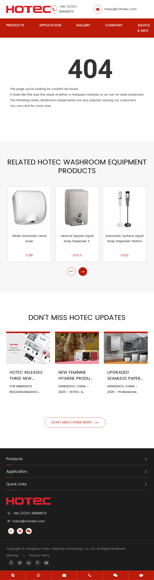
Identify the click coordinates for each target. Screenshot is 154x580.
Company (113, 25)
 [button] (71, 271)
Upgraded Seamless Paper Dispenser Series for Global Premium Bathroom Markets (124, 376)
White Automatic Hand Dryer (29, 239)
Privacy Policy (39, 555)
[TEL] (90, 576)
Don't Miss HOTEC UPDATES (76, 318)
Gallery (83, 25)
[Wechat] (115, 576)
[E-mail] (64, 576)
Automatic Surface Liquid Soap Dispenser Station (124, 239)
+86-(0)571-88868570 (68, 9)
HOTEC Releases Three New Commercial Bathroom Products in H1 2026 (26, 376)
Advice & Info (143, 28)
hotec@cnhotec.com (120, 9)
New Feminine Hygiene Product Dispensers (76, 376)
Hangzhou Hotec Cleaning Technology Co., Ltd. (61, 548)
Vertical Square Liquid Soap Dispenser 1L (77, 239)
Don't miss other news (75, 422)
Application (50, 25)
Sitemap (12, 555)
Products (15, 25)
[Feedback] (141, 576)
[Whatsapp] (38, 576)
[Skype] (13, 576)
